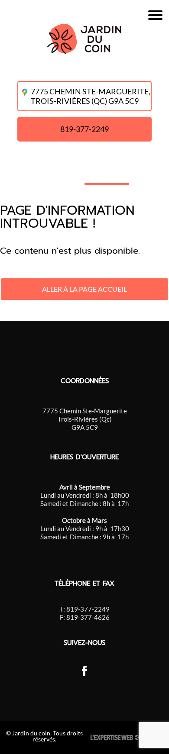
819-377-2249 (84, 129)
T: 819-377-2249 (85, 609)
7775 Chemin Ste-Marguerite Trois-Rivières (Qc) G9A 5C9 (84, 419)
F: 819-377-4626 (85, 617)
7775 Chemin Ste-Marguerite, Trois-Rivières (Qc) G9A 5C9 (91, 96)
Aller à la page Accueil (84, 289)
